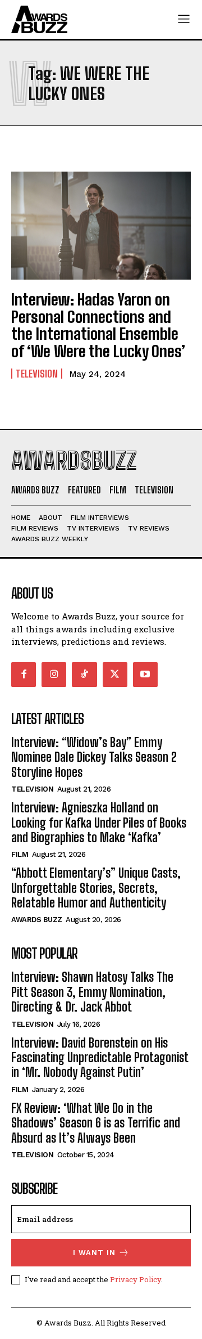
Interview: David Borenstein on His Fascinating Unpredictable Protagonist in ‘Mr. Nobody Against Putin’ (100, 1057)
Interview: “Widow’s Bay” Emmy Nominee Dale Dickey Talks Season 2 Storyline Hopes (94, 757)
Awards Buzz (36, 919)
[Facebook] (23, 674)
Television (37, 374)
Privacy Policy (135, 1279)
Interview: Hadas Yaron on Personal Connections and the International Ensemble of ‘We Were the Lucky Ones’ (98, 325)
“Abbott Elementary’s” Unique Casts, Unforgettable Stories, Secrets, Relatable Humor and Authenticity (96, 887)
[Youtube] (145, 674)
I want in (94, 1252)
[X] (115, 674)
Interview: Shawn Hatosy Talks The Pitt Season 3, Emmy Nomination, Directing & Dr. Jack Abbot (92, 991)
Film (19, 854)
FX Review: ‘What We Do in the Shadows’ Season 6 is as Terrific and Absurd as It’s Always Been (95, 1122)
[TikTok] (84, 674)
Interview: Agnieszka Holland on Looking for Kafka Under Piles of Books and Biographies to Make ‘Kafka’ (98, 822)
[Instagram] (54, 674)
